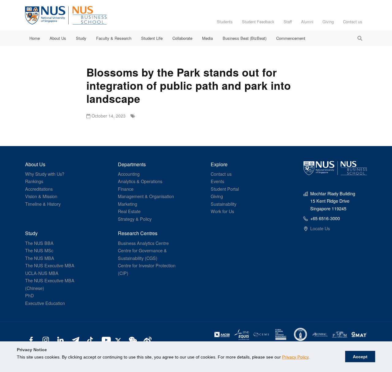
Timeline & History (43, 204)
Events (217, 181)
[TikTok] (90, 339)
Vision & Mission (41, 196)
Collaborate (182, 38)
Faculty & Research (113, 38)
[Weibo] (147, 339)
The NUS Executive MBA (49, 265)
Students (225, 21)
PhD (29, 295)
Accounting (129, 174)
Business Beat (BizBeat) (244, 38)
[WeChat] (132, 339)
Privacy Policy (295, 357)
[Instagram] (46, 339)
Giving (328, 21)
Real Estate (129, 211)
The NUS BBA (39, 243)
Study (81, 38)
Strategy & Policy (135, 219)
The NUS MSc (39, 250)
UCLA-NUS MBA (41, 273)
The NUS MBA (39, 258)
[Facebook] (31, 339)
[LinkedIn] (60, 339)
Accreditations (39, 189)
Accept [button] (360, 356)
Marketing (127, 204)
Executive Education (45, 303)
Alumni (307, 21)
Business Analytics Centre (143, 243)
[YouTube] (105, 339)
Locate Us (320, 228)
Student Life (152, 38)
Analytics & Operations (140, 181)
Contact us (352, 21)
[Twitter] (119, 339)
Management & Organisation (146, 196)
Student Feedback (258, 21)
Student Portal (225, 189)
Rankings (34, 181)
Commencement (290, 38)
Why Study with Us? (44, 174)
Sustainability (223, 204)
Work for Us (222, 211)
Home (34, 38)
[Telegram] (75, 339)
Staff (288, 21)
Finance (126, 189)
